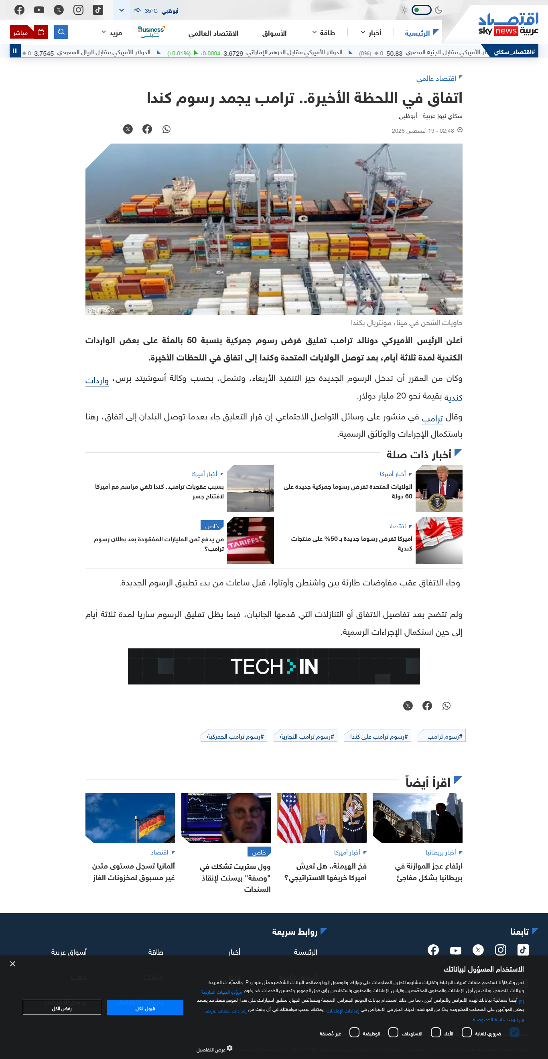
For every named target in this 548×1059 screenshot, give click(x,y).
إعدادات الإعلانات (343, 1010)
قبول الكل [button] (145, 1007)
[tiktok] (523, 952)
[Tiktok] (98, 10)
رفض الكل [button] (62, 1007)
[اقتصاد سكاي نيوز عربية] (490, 24)
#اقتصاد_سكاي (514, 50)
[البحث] (61, 32)
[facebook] (433, 952)
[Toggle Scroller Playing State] (15, 50)
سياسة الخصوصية (490, 1018)
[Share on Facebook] (147, 129)
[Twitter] (59, 10)
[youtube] (455, 951)
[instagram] (500, 952)
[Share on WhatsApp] (166, 129)
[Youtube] (39, 10)
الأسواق (274, 32)
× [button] (13, 964)
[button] (148, 10)
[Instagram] (78, 10)
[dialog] (274, 1007)
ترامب (432, 417)
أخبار (234, 950)
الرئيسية (417, 32)
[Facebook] (19, 10)
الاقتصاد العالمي (214, 32)
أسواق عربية (69, 950)
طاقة (155, 950)
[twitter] (478, 952)
